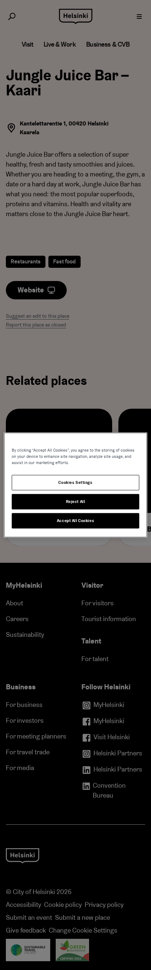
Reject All (75, 502)
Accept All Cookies (75, 521)
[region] (75, 485)
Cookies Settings (75, 483)
